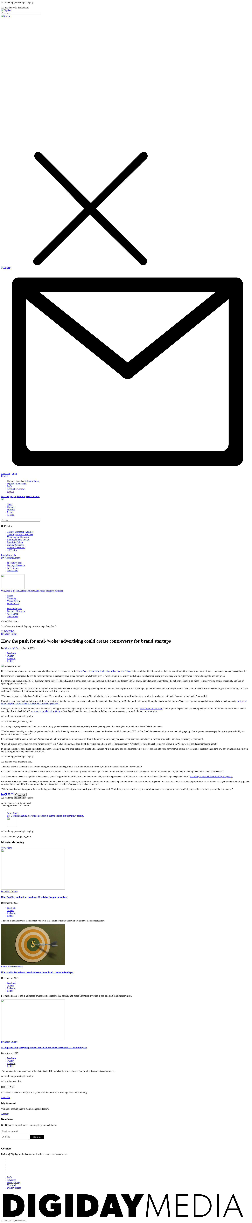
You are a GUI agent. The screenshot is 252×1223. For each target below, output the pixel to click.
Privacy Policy (13, 1182)
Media (10, 595)
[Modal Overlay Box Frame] (23, 1136)
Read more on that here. (151, 708)
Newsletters (12, 570)
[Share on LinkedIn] (2, 795)
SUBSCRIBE (7, 631)
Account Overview (16, 489)
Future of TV (13, 603)
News (4, 496)
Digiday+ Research (16, 565)
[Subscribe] (126, 471)
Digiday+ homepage (16, 483)
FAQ (9, 486)
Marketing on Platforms (18, 537)
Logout (10, 491)
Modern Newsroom (16, 547)
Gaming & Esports (15, 545)
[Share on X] (9, 795)
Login (14, 473)
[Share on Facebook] (5, 795)
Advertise (11, 1180)
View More (6, 848)
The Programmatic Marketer (20, 534)
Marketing (11, 598)
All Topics (12, 550)
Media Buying (13, 601)
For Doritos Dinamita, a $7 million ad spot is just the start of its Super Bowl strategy (45, 816)
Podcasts (21, 496)
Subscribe (5, 473)
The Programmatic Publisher (20, 532)
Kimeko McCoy (12, 648)
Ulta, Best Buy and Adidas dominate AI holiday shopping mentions (32, 590)
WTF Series (12, 568)
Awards (36, 496)
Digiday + (11, 496)
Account (5, 1114)
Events (29, 496)
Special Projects (14, 562)
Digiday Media (14, 1188)
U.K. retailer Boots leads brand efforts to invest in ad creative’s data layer (37, 972)
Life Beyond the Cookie (18, 539)
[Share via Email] (12, 795)
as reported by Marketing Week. (46, 711)
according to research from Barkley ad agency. (211, 776)
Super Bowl (12, 813)
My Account (7, 558)
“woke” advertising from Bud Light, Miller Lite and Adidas (103, 671)
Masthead (11, 1185)
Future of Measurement (12, 966)
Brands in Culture (15, 542)
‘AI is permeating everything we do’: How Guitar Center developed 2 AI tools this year (44, 1047)
